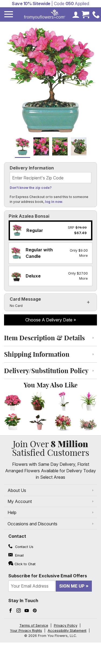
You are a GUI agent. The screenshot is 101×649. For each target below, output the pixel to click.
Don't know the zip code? (31, 188)
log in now (53, 202)
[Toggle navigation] (8, 14)
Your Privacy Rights (26, 631)
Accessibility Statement (67, 631)
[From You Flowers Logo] (44, 14)
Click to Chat (25, 564)
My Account (20, 501)
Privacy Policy (65, 625)
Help (12, 512)
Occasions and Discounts (32, 523)
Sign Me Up (72, 586)
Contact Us (23, 547)
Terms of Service (33, 625)
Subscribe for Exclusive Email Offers (47, 575)
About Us (17, 490)
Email (19, 555)
